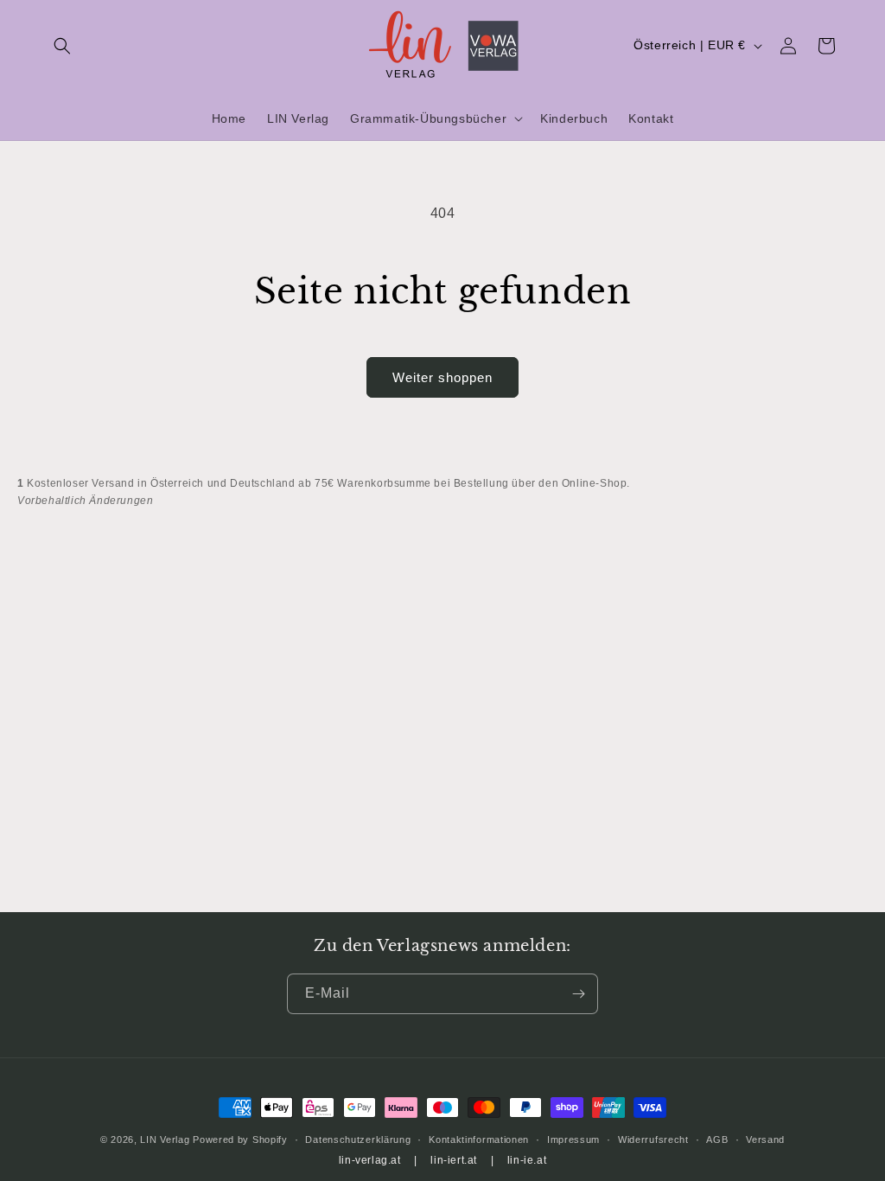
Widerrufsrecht (653, 1139)
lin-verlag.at (370, 1160)
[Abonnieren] (578, 994)
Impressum (573, 1139)
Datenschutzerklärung (358, 1139)
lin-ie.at (526, 1160)
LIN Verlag (164, 1139)
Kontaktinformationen (479, 1139)
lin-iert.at (453, 1160)
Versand (765, 1139)
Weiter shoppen (442, 377)
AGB (717, 1139)
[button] (62, 46)
